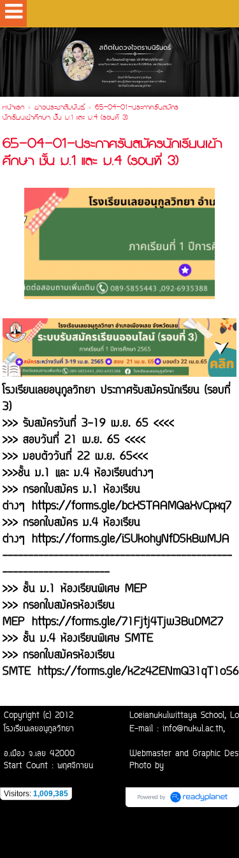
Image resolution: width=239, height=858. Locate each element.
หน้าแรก (13, 108)
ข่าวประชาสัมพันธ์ (59, 108)
